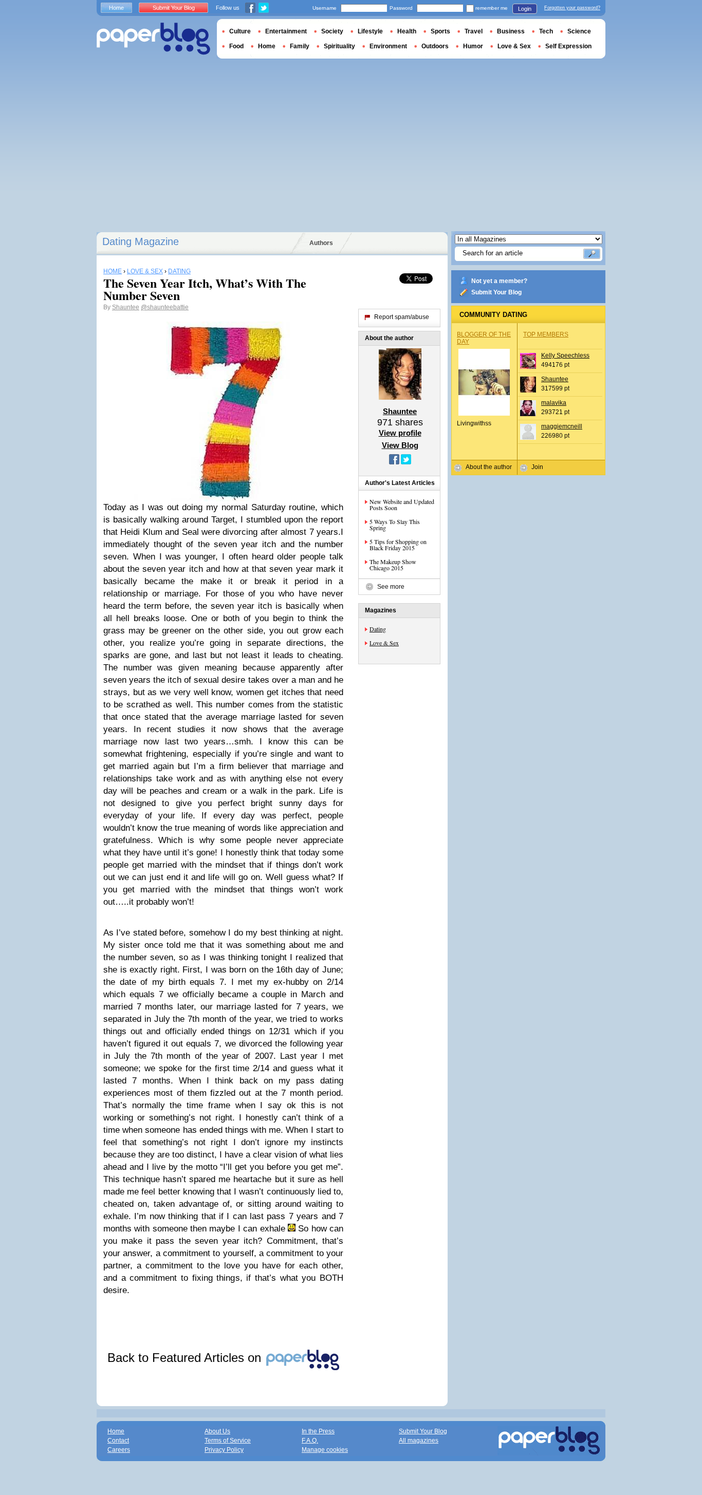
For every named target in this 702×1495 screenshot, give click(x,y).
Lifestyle (370, 31)
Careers (118, 1449)
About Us (217, 1431)
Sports (440, 31)
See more (390, 586)
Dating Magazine (140, 241)
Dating (378, 629)
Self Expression (568, 46)
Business (511, 31)
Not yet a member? (499, 281)
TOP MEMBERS (545, 334)
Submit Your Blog (496, 292)
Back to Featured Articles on (186, 1358)
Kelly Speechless (565, 355)
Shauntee (125, 307)
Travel (474, 31)
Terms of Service (228, 1440)
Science (579, 31)
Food (236, 46)
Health (406, 31)
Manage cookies (325, 1449)
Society (332, 31)
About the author (489, 467)
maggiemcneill (561, 426)
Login (524, 9)
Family (299, 46)
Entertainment (286, 31)
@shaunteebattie (165, 307)
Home (116, 8)
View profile (400, 432)
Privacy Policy (224, 1449)
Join (537, 467)
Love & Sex (384, 643)
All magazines (418, 1440)
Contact (118, 1440)
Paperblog (153, 39)
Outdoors (435, 46)
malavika (553, 402)
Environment (388, 46)
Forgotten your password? (572, 7)
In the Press (318, 1431)
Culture (240, 31)
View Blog (400, 445)
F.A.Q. (310, 1440)
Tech (546, 31)
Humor (473, 46)
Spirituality (339, 46)
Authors (321, 243)
